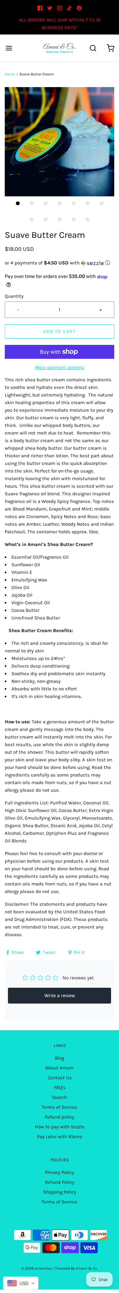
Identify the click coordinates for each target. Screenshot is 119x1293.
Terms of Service (59, 1107)
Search (59, 1097)
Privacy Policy (59, 1172)
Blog (59, 1058)
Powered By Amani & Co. (76, 1268)
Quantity (14, 296)
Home (10, 74)
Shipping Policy (59, 1192)
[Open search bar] (93, 48)
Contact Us (60, 1078)
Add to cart (59, 331)
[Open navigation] (8, 48)
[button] (59, 141)
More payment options (59, 367)
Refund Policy (59, 1182)
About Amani (59, 1068)
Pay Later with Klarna (59, 1136)
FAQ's (59, 1087)
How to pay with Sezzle (59, 1127)
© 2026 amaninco (36, 1268)
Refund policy (59, 1117)
